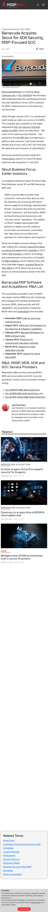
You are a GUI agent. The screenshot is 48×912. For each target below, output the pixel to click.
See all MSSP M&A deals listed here (22, 390)
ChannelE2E (23, 311)
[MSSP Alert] (13, 4)
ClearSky (32, 250)
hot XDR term (22, 137)
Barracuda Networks (12, 92)
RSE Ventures (15, 254)
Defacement (9, 855)
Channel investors (10, 29)
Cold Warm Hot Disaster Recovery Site (22, 844)
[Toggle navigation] (43, 4)
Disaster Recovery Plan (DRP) (17, 867)
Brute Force (9, 840)
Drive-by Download (12, 874)
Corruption (8, 848)
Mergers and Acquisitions (15, 464)
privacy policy (36, 902)
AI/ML (4, 551)
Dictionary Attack (11, 863)
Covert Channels (11, 852)
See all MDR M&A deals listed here (21, 393)
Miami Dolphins (12, 261)
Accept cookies (24, 909)
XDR (27, 29)
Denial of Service (11, 859)
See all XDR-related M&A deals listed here (25, 397)
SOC (22, 29)
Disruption (8, 870)
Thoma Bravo (8, 158)
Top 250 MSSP (25, 95)
